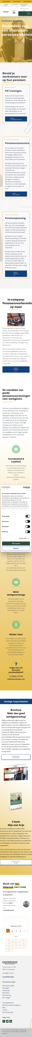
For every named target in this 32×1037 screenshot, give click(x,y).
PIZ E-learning (6, 995)
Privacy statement (6, 1031)
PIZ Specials (6, 990)
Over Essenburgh (7, 1012)
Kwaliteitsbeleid (15, 1031)
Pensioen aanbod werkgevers (11, 1005)
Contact (4, 1010)
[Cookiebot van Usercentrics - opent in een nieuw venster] (23, 487)
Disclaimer (4, 1033)
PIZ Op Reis (5, 993)
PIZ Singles (5, 988)
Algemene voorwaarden (20, 1030)
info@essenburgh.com (16, 679)
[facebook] (3, 1021)
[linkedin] (10, 1021)
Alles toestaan (16, 543)
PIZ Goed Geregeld (8, 986)
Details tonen (23, 538)
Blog (3, 1007)
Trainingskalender (8, 1003)
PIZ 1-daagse (6, 998)
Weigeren (16, 548)
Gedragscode (23, 1031)
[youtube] (7, 1021)
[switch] (27, 521)
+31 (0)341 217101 (16, 676)
